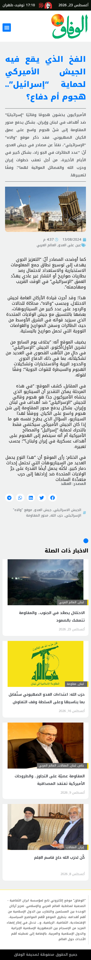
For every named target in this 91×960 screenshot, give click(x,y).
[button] (7, 27)
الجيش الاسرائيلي (67, 510)
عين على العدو (69, 245)
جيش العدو (43, 510)
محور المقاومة (37, 515)
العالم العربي (46, 245)
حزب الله (57, 515)
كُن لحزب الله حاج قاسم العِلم (59, 857)
